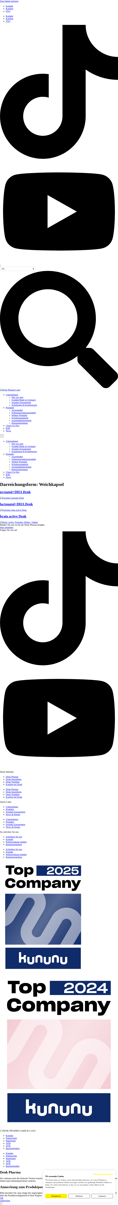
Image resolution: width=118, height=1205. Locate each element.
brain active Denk (13, 516)
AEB (8, 1143)
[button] (18, 269)
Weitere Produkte (19, 415)
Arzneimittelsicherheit (21, 420)
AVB (8, 1146)
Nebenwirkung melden (16, 842)
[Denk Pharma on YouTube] (59, 263)
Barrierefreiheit (12, 1148)
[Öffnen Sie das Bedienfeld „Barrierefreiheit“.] (1, 1203)
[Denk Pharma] (10, 390)
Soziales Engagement (21, 402)
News (8, 431)
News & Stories (13, 814)
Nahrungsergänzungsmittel (24, 413)
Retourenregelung (20, 423)
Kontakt (9, 6)
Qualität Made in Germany (24, 400)
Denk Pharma (12, 777)
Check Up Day (13, 425)
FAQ (8, 11)
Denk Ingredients (13, 779)
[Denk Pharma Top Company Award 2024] (43, 973)
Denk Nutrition (13, 782)
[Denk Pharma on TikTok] (59, 158)
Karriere (9, 8)
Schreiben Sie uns (14, 837)
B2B (8, 428)
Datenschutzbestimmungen (103, 1174)
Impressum (11, 1141)
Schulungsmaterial (20, 418)
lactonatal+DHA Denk (16, 504)
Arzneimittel (17, 410)
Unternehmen (12, 395)
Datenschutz (11, 1138)
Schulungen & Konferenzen (24, 405)
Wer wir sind (17, 397)
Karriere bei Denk (14, 784)
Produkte (10, 407)
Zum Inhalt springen (9, 1)
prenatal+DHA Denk (15, 492)
